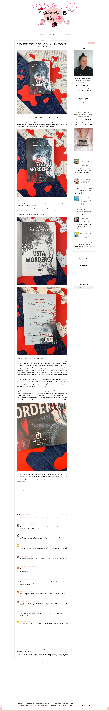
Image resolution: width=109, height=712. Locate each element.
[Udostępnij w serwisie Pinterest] (66, 515)
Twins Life (23, 566)
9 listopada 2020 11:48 (28, 579)
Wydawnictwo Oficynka (53, 517)
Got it (89, 705)
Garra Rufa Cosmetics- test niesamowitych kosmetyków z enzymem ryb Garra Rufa (85, 201)
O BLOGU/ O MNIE (66, 34)
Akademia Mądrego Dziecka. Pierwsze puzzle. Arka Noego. (85, 236)
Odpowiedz (23, 530)
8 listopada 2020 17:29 (32, 556)
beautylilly (23, 556)
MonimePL (23, 545)
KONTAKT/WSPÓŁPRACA (54, 34)
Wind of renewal (24, 611)
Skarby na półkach (25, 535)
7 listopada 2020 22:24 (36, 535)
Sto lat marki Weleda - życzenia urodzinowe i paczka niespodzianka (86, 162)
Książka (27, 517)
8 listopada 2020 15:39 (32, 545)
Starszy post (67, 662)
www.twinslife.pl (24, 573)
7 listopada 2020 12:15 (30, 524)
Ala (21, 579)
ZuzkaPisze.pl (24, 591)
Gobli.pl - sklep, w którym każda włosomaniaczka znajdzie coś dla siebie (86, 182)
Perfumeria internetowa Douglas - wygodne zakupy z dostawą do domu (83, 114)
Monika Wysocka (34, 517)
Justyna (22, 525)
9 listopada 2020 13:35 (33, 591)
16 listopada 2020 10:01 (30, 621)
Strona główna (43, 34)
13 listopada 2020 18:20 (35, 611)
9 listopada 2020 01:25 (31, 566)
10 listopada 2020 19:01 (33, 601)
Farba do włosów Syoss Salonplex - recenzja (86, 220)
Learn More (83, 705)
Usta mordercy (43, 517)
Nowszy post (17, 662)
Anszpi (22, 621)
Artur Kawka (21, 517)
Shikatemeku (23, 601)
